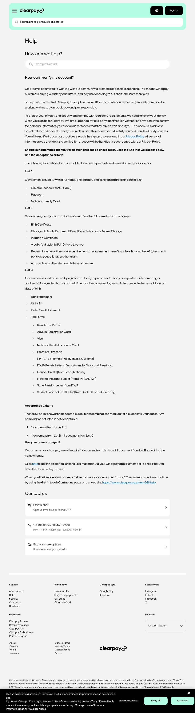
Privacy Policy (134, 136)
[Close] (189, 693)
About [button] (12, 643)
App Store (105, 595)
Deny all (155, 700)
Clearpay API (16, 629)
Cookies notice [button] (62, 650)
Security (13, 599)
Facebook (150, 599)
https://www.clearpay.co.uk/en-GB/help (129, 482)
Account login (16, 591)
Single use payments (65, 595)
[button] (156, 10)
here (35, 464)
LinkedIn (149, 595)
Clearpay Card (62, 602)
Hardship (14, 606)
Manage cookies (128, 700)
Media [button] (13, 650)
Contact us (15, 602)
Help (11, 595)
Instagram (151, 591)
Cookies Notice (37, 709)
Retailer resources (19, 625)
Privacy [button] (58, 653)
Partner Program (18, 636)
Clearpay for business (21, 632)
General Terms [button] (62, 643)
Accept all (182, 700)
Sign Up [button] (174, 11)
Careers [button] (14, 646)
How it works (61, 591)
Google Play (106, 591)
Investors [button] (14, 653)
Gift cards (59, 599)
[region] (97, 701)
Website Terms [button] (62, 646)
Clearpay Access (18, 621)
